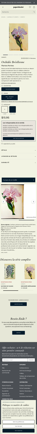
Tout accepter (18, 430)
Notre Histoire (6, 385)
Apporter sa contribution (6, 395)
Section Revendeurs (26, 391)
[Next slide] (33, 201)
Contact (18, 332)
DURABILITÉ (5, 162)
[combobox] (18, 180)
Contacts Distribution (26, 396)
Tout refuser (18, 426)
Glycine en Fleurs (7, 286)
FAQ (3, 368)
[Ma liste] (30, 7)
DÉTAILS (4, 150)
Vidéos (22, 373)
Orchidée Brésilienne (28, 286)
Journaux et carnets (13, 17)
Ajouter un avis (18, 304)
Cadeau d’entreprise (26, 385)
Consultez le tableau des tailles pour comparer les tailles (17, 101)
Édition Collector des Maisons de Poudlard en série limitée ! (16, 2)
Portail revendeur (25, 388)
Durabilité (5, 391)
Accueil (3, 17)
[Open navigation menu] (3, 7)
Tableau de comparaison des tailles (27, 377)
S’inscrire (31, 360)
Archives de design (25, 370)
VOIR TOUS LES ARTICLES (18, 138)
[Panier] (34, 7)
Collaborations (24, 368)
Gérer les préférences (18, 421)
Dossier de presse (7, 388)
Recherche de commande (6, 371)
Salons (22, 393)
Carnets (22, 17)
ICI (30, 326)
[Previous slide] (4, 201)
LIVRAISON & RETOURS (9, 156)
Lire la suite (4, 252)
